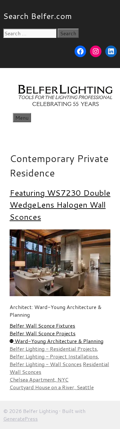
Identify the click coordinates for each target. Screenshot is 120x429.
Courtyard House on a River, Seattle (52, 387)
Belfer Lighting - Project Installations (54, 356)
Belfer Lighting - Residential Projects (53, 348)
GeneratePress (20, 418)
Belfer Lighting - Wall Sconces (46, 364)
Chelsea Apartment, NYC (39, 379)
